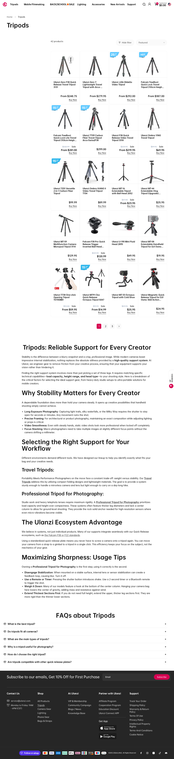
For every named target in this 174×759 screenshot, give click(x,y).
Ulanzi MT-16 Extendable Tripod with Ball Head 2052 (122, 191)
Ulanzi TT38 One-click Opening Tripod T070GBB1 (65, 297)
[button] (15, 4)
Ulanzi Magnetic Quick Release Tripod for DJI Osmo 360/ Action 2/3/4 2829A (152, 297)
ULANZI (119, 753)
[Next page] (119, 326)
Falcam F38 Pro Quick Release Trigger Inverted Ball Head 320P (94, 244)
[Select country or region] (169, 4)
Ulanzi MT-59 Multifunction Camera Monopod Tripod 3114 (65, 244)
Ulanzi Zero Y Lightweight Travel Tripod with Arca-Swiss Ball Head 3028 (94, 84)
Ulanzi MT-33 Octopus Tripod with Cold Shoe (123, 296)
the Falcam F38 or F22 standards (62, 535)
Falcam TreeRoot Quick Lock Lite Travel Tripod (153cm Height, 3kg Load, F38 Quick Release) (65, 138)
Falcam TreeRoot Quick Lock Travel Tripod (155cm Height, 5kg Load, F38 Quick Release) (152, 84)
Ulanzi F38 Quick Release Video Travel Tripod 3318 (122, 137)
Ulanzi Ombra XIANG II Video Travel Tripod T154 (94, 191)
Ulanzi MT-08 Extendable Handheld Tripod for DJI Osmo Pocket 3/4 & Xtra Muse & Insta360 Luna (152, 244)
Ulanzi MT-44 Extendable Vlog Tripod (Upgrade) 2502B (150, 191)
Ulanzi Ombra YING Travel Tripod (151, 136)
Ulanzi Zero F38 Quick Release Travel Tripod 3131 (65, 84)
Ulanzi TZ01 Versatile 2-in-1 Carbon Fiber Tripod (64, 191)
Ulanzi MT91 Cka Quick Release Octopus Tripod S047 (93, 297)
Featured (143, 42)
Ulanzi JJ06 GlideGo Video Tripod (122, 83)
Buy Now (73, 100)
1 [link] (99, 326)
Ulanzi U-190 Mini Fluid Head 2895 (123, 242)
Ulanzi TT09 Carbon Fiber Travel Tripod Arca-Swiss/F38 (93, 137)
